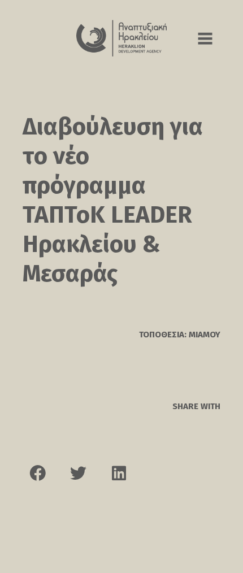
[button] (37, 474)
